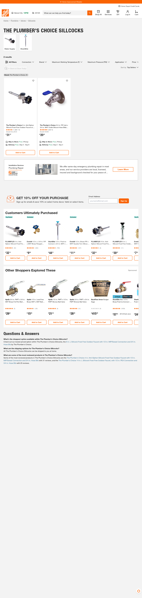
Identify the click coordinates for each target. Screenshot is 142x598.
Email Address (94, 196)
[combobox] (65, 13)
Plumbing (14, 20)
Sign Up (124, 201)
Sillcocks (31, 20)
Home (6, 20)
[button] (129, 67)
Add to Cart (20, 152)
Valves (23, 20)
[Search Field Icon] (89, 12)
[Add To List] (33, 80)
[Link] (20, 117)
